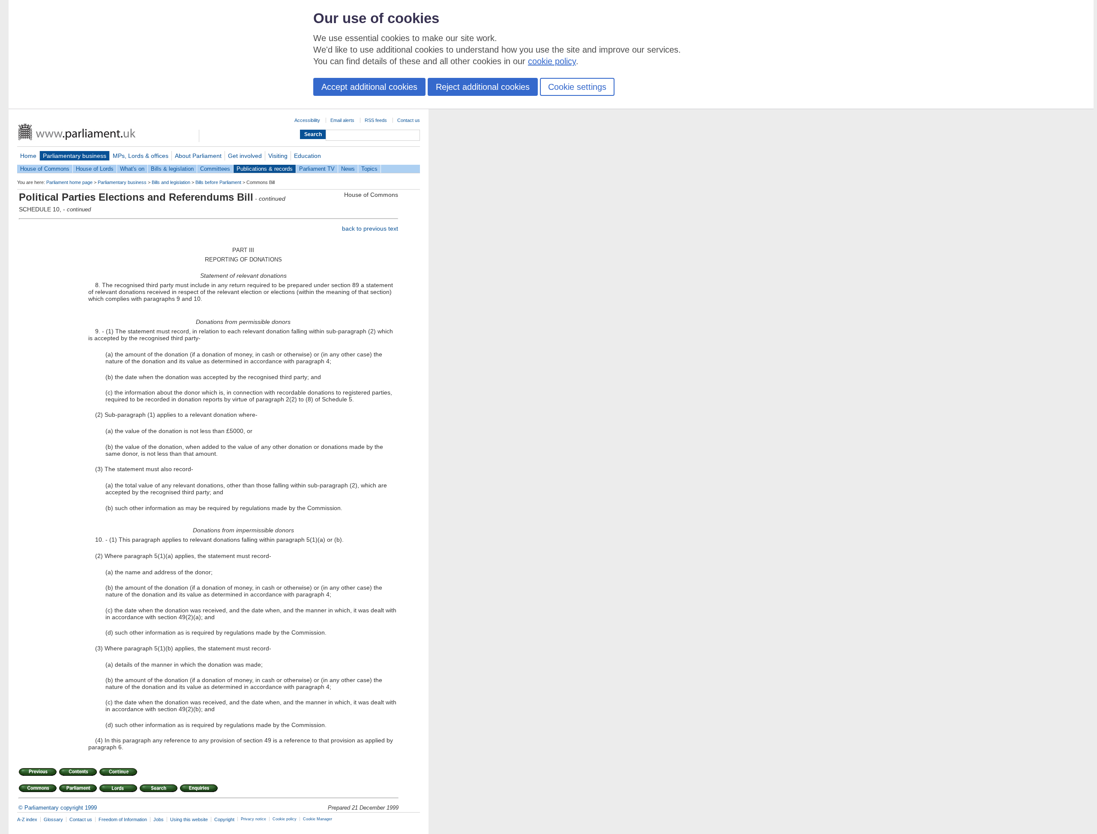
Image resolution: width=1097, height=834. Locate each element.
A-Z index (27, 819)
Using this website (189, 819)
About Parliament (198, 155)
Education (307, 155)
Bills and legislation (171, 182)
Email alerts (342, 120)
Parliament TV (317, 169)
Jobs (158, 819)
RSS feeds (376, 120)
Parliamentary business (74, 155)
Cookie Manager (317, 819)
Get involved (245, 155)
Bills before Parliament (218, 182)
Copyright (224, 819)
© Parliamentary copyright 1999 (57, 807)
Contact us (408, 120)
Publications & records (265, 169)
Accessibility (307, 120)
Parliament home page (69, 182)
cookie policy (552, 61)
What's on (132, 169)
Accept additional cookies (369, 87)
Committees (215, 169)
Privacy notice (253, 819)
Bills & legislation (172, 169)
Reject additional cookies (483, 87)
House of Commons (44, 169)
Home (28, 155)
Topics (369, 169)
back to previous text (370, 228)
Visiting (278, 155)
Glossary (53, 819)
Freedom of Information (123, 819)
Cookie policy (285, 819)
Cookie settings (577, 87)
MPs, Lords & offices (140, 155)
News (348, 169)
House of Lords (95, 169)
